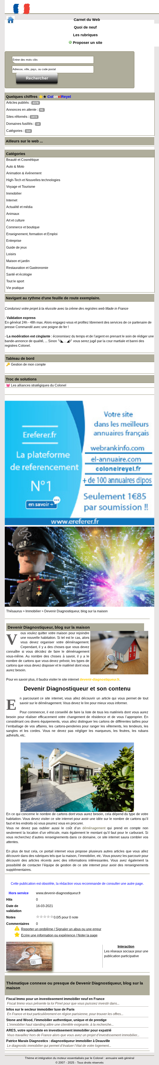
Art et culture (15, 220)
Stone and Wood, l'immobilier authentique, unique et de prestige (56, 1020)
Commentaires (17, 923)
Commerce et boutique (23, 227)
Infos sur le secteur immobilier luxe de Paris (40, 1009)
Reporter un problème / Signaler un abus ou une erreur (61, 929)
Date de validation (14, 908)
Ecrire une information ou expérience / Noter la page (59, 935)
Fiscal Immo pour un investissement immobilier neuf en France (55, 999)
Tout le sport (15, 281)
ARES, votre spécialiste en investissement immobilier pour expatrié (58, 1030)
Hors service (19, 893)
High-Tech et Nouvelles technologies (33, 180)
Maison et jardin (18, 261)
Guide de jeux (16, 247)
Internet (11, 200)
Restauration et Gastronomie (27, 268)
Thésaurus (14, 611)
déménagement (93, 828)
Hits (9, 899)
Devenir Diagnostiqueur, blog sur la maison (76, 611)
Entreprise (13, 240)
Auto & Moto (15, 166)
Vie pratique (15, 288)
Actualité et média (19, 207)
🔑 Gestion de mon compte (26, 364)
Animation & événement (23, 173)
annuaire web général (120, 1058)
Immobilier (14, 193)
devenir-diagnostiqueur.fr (99, 679)
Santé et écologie (19, 274)
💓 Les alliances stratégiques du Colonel (36, 385)
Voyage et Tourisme (20, 186)
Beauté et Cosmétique (22, 159)
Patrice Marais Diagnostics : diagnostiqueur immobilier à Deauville (58, 1041)
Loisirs (11, 254)
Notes (11, 917)
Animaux (12, 213)
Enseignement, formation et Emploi (32, 234)
